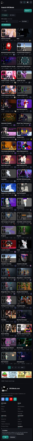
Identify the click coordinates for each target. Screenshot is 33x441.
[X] (7, 399)
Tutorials (3, 411)
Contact (3, 421)
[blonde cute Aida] (8, 35)
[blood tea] (15, 153)
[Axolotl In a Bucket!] (24, 260)
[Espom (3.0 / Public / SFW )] (8, 189)
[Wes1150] (31, 252)
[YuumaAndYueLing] (15, 82)
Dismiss (12, 437)
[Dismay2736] (31, 224)
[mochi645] (31, 210)
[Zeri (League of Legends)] (8, 218)
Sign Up (20, 421)
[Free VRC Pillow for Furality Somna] (8, 63)
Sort (20, 21)
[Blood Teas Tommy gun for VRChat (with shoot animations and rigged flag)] (24, 119)
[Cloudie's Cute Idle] (8, 260)
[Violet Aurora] (24, 204)
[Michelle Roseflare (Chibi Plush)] (8, 49)
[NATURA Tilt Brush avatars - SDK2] (24, 330)
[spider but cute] (24, 77)
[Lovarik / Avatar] (8, 246)
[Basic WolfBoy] (8, 330)
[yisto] (31, 195)
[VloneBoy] (8, 316)
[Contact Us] (15, 399)
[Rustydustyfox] (31, 294)
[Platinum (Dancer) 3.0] (8, 204)
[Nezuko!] (24, 232)
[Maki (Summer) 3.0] (24, 161)
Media (13, 15)
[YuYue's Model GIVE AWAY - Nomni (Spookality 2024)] (8, 91)
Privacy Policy (4, 426)
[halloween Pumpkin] (8, 119)
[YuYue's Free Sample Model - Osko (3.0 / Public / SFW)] (8, 133)
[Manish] (15, 252)
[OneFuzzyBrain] (31, 181)
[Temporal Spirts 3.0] (24, 91)
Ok (5, 437)
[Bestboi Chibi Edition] (24, 288)
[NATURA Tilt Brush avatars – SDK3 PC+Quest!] (24, 175)
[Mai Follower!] (8, 358)
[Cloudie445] (15, 266)
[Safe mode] (24, 2)
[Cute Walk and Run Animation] (24, 218)
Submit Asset (7, 24)
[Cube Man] (8, 175)
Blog (2, 409)
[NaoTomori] (15, 308)
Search (3, 406)
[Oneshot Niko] (24, 133)
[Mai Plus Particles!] (24, 316)
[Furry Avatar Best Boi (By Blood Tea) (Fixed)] (8, 147)
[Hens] (31, 139)
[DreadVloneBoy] (24, 302)
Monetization (21, 406)
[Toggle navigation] (30, 2)
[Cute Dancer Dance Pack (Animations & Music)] (24, 63)
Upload (19, 424)
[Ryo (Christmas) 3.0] (24, 105)
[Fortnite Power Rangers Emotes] (24, 49)
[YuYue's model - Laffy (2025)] (8, 77)
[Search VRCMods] (21, 2)
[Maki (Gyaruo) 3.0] (8, 161)
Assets (5, 15)
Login (19, 419)
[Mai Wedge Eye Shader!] (8, 344)
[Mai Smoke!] (24, 344)
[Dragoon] (8, 232)
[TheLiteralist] (31, 238)
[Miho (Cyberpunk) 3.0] (24, 147)
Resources (20, 411)
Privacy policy (20, 434)
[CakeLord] (31, 111)
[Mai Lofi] (31, 322)
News (19, 409)
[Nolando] (15, 322)
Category (3, 21)
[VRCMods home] (2, 2)
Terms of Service (5, 424)
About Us (3, 419)
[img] (16, 374)
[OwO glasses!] (24, 358)
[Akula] (8, 105)
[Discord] (27, 2)
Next (22, 367)
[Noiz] (24, 35)
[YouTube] (11, 399)
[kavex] (31, 68)
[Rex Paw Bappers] (24, 189)
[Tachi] (24, 246)
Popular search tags (9, 381)
